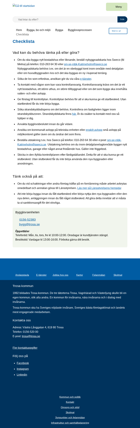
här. (74, 113)
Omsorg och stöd (70, 407)
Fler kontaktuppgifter (25, 347)
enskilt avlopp (94, 129)
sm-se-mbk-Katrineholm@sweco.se (85, 64)
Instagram (23, 368)
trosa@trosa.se (31, 336)
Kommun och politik (70, 397)
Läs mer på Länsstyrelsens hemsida (99, 188)
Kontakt (70, 402)
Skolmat (70, 412)
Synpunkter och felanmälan (70, 417)
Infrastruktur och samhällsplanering (70, 422)
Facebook (23, 363)
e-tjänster (85, 78)
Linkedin (22, 374)
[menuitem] (118, 31)
